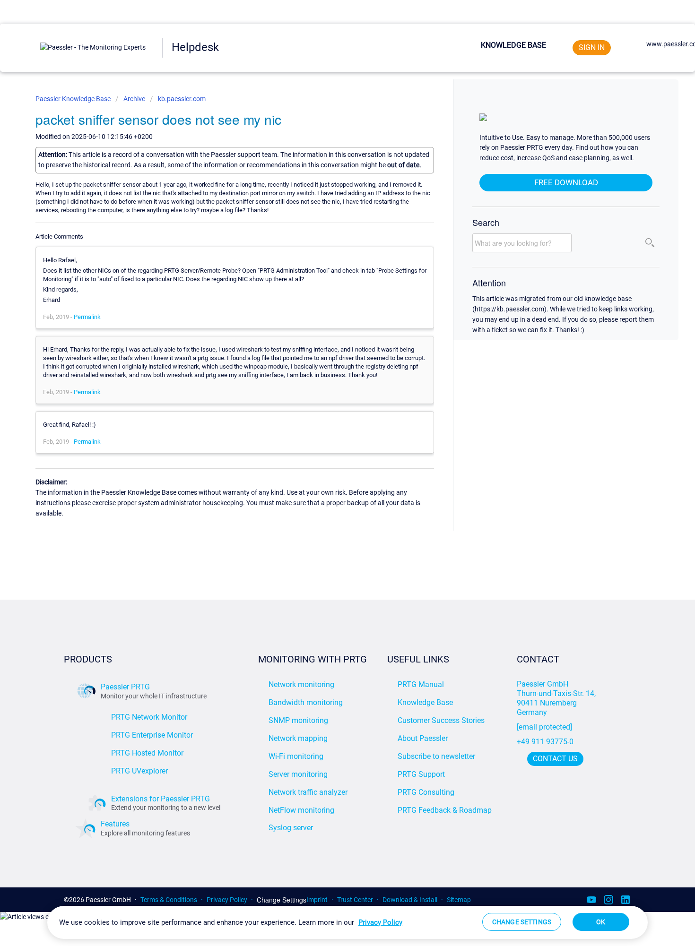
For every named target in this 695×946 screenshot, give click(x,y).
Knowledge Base (513, 45)
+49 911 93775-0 (545, 741)
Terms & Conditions (168, 899)
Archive (134, 99)
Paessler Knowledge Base (73, 99)
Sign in (592, 47)
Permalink (87, 316)
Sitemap (459, 899)
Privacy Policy (227, 899)
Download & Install (409, 899)
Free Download (566, 182)
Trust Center (355, 899)
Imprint (317, 899)
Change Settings (281, 900)
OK (600, 922)
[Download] (330, 357)
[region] (347, 922)
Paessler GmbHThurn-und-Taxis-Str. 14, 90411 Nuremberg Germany (557, 698)
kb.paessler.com (182, 99)
